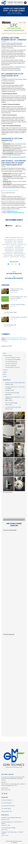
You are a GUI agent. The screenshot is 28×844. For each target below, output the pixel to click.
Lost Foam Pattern (6, 256)
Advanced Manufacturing (11, 239)
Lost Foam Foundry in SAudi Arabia (19, 253)
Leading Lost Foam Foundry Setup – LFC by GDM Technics (14, 397)
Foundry (15, 241)
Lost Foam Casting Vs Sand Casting (18, 317)
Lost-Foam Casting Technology (17, 304)
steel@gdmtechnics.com (12, 211)
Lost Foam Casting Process (9, 250)
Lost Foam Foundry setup (8, 255)
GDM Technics (20, 242)
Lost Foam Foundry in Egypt (18, 252)
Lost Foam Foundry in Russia (7, 253)
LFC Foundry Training (6, 808)
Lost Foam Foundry (8, 252)
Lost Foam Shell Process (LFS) (8, 805)
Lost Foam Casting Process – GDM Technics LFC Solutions (18, 297)
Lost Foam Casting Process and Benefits (16, 157)
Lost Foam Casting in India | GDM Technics (16, 338)
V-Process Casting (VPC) (6, 803)
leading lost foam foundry (22, 244)
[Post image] (5, 291)
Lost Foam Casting (6, 22)
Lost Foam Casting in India (10, 325)
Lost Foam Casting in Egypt (10, 312)
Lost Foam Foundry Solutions (19, 255)
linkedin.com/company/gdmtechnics (16, 212)
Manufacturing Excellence (14, 256)
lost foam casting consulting (19, 247)
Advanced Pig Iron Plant (6, 811)
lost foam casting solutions (19, 250)
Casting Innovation (20, 239)
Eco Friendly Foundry (8, 241)
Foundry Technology (8, 242)
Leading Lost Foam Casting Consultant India (16, 289)
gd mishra (15, 242)
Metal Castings (22, 256)
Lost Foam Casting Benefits (8, 247)
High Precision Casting (6, 244)
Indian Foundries (13, 244)
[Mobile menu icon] (25, 2)
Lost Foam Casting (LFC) (6, 800)
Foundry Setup (20, 241)
